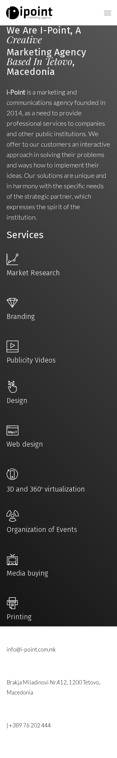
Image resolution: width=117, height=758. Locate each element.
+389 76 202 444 (30, 725)
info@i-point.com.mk (31, 649)
